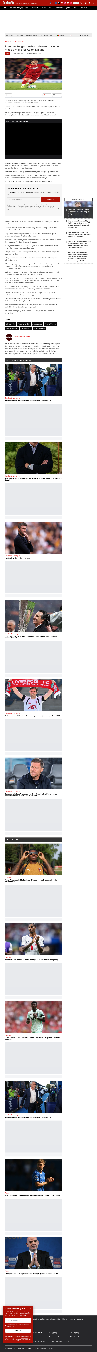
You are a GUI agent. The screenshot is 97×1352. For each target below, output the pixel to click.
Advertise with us (75, 1337)
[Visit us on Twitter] (59, 3)
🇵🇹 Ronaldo (61, 35)
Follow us (48, 95)
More (83, 8)
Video (51, 8)
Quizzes (68, 8)
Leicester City (10, 324)
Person (7, 41)
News (44, 8)
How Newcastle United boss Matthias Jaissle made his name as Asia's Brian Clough (79, 234)
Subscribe (76, 3)
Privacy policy (52, 1333)
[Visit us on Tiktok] (71, 3)
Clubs (76, 8)
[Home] (5, 8)
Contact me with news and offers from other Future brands (18, 1325)
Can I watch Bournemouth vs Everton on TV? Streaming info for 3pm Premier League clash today (79, 213)
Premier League (39, 328)
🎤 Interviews (84, 35)
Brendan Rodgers (12, 328)
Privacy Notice (11, 206)
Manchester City (24, 324)
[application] (33, 139)
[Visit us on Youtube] (62, 3)
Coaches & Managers (18, 41)
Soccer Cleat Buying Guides (19, 8)
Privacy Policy (24, 1338)
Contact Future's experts (34, 1333)
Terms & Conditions (16, 1339)
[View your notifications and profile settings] (90, 3)
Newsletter (35, 8)
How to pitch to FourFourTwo (36, 1341)
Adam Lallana (37, 324)
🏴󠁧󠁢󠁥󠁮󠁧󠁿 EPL (72, 35)
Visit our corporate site (75, 1319)
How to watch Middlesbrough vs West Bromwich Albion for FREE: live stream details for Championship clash (79, 244)
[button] (93, 3)
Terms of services (29, 205)
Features (59, 8)
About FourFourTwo (54, 1337)
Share (9, 95)
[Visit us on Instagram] (65, 3)
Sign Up (18, 1331)
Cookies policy (74, 1333)
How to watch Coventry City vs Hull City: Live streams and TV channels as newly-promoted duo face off (79, 224)
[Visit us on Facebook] (56, 3)
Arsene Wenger (50, 324)
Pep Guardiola (26, 328)
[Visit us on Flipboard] (68, 3)
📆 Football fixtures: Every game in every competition (34, 35)
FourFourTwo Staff (18, 53)
